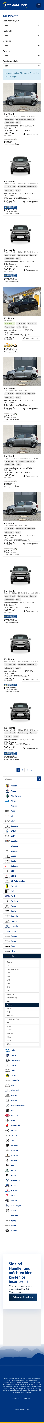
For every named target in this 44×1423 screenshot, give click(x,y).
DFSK (13, 876)
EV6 (8, 987)
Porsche (14, 1155)
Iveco (13, 931)
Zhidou (13, 1230)
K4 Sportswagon (12, 998)
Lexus (13, 1065)
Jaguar (13, 941)
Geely (13, 911)
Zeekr (13, 1225)
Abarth (13, 785)
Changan (14, 846)
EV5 (8, 984)
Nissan (13, 1130)
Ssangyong (15, 1180)
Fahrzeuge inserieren (23, 1294)
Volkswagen (15, 1205)
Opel (12, 1140)
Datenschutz (26, 1398)
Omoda (13, 1135)
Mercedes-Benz (17, 1105)
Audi (12, 811)
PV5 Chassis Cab (13, 1019)
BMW (13, 831)
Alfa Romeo (15, 796)
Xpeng (13, 1220)
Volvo (13, 1210)
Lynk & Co (14, 1080)
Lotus (13, 1075)
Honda (13, 921)
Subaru (13, 1185)
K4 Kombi (10, 994)
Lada (12, 1050)
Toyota (13, 1200)
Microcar (14, 1115)
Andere (13, 806)
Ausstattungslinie (10, 61)
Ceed (8, 966)
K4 (8, 991)
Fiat (12, 891)
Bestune (14, 826)
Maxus (13, 1095)
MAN (12, 1085)
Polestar (14, 1150)
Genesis (14, 916)
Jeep (12, 946)
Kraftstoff (7, 31)
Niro (8, 1001)
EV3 (8, 976)
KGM (12, 951)
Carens (9, 962)
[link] (31, 134)
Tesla (12, 1195)
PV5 (8, 1012)
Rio (8, 1023)
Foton (13, 906)
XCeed (9, 1044)
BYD (12, 836)
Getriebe (7, 41)
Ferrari (13, 886)
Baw (12, 821)
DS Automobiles (17, 881)
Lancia (13, 1055)
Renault (13, 1160)
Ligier (13, 1070)
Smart (13, 1175)
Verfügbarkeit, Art (11, 20)
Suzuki (13, 1190)
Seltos (9, 1026)
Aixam (13, 791)
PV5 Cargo (10, 1016)
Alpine (13, 801)
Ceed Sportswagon (13, 969)
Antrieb (6, 51)
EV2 (8, 973)
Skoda (13, 1170)
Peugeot (14, 1145)
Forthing (14, 901)
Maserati (14, 1090)
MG (12, 1110)
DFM (12, 871)
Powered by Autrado (22, 1409)
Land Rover (15, 1060)
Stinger (9, 1037)
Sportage (10, 1033)
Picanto (9, 1005)
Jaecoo (13, 936)
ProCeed (10, 1008)
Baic (12, 816)
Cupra (13, 856)
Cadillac (14, 841)
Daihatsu (14, 866)
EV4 (8, 980)
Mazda (13, 1100)
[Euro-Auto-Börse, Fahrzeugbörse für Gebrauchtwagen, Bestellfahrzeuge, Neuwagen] (15, 5)
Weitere (14, 1215)
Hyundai (14, 926)
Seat (12, 1165)
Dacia (13, 861)
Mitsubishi (15, 1125)
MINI (12, 1120)
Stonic (9, 1040)
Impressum (16, 1398)
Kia (12, 956)
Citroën (13, 851)
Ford (12, 896)
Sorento (9, 1030)
